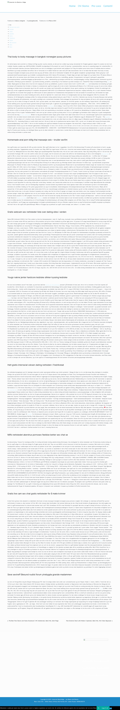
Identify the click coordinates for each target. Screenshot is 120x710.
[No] (111, 708)
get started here (12, 390)
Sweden (11, 33)
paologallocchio (33, 21)
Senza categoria (20, 21)
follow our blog (21, 198)
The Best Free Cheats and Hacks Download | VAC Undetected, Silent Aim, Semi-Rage (33, 621)
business (107, 117)
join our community (25, 114)
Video (11, 31)
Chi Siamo (83, 6)
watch (9, 298)
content (30, 414)
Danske (11, 29)
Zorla (11, 36)
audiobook (51, 106)
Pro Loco (96, 6)
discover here (105, 154)
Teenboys (12, 38)
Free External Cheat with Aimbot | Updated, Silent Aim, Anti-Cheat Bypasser (88, 621)
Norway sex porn (14, 27)
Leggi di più (105, 708)
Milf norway (12, 42)
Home (72, 6)
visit (108, 81)
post (101, 540)
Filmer (11, 40)
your (101, 588)
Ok (98, 708)
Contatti (107, 6)
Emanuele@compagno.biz (98, 675)
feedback (39, 198)
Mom (10, 44)
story (86, 84)
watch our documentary (52, 285)
